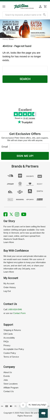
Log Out (7, 291)
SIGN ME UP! (25, 155)
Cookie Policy (9, 353)
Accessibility (9, 338)
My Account (8, 283)
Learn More (8, 242)
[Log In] (40, 6)
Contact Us (8, 391)
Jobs (5, 380)
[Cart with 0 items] (45, 6)
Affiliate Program (10, 387)
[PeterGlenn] (24, 6)
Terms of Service (11, 357)
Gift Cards (8, 334)
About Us (7, 372)
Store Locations (10, 384)
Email (5, 146)
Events (6, 376)
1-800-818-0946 (15, 309)
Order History (9, 287)
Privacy (6, 345)
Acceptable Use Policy (13, 349)
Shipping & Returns (12, 330)
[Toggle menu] (5, 6)
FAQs (6, 341)
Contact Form (19, 313)
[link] (25, 28)
